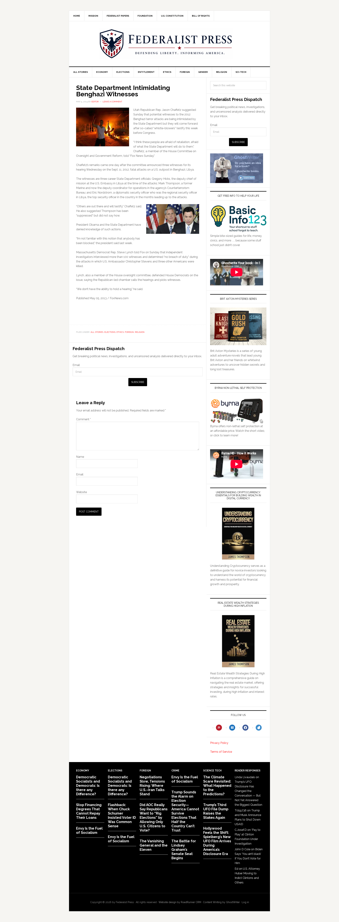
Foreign (129, 332)
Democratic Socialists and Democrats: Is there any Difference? (88, 785)
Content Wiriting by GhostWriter (221, 902)
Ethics (120, 332)
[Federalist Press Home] (166, 43)
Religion (139, 332)
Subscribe (137, 382)
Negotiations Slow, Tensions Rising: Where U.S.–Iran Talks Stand (152, 785)
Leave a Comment (112, 101)
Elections (109, 332)
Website (81, 492)
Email (76, 365)
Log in (245, 902)
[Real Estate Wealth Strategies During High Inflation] (238, 641)
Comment (83, 419)
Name (80, 456)
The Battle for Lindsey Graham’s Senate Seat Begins (183, 849)
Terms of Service (221, 751)
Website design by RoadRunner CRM (180, 902)
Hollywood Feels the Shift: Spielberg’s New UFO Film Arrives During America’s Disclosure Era (217, 841)
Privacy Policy (219, 743)
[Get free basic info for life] (238, 231)
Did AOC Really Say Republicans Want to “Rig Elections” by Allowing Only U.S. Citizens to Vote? (154, 817)
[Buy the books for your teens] (238, 326)
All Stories (97, 332)
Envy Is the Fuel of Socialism (89, 830)
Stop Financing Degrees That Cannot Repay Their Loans (89, 811)
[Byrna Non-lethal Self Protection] (236, 421)
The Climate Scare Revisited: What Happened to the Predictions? (217, 785)
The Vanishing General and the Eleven (154, 845)
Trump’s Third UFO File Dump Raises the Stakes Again (215, 811)
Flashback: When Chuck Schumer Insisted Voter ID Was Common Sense (122, 815)
